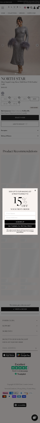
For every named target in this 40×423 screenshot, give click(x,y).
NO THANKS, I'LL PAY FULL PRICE (20, 226)
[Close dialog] (35, 190)
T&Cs (22, 232)
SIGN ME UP (20, 222)
